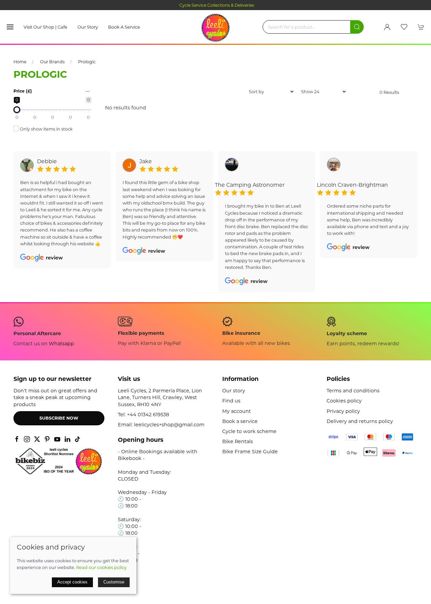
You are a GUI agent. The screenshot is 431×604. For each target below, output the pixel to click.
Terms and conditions (353, 391)
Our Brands (52, 61)
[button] (10, 27)
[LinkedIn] (67, 439)
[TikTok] (77, 439)
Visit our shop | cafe (45, 27)
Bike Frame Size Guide (250, 452)
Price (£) (22, 91)
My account (236, 411)
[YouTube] (57, 439)
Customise (113, 581)
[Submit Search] (357, 27)
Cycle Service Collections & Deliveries (215, 5)
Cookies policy (344, 401)
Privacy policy (343, 411)
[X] (37, 439)
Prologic (87, 61)
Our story (87, 27)
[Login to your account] (387, 27)
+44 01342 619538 (148, 415)
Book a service (124, 27)
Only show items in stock (46, 129)
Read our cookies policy (101, 567)
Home (20, 61)
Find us (231, 401)
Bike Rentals (237, 441)
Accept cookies (72, 581)
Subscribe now (58, 418)
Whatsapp (61, 344)
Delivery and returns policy (360, 421)
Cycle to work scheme (249, 431)
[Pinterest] (47, 439)
